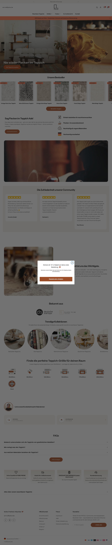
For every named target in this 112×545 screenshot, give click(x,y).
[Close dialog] (72, 262)
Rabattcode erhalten (56, 279)
